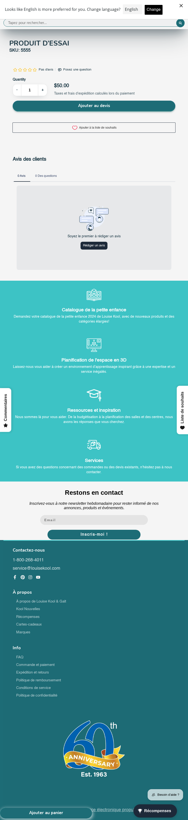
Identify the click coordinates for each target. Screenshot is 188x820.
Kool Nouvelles (28, 609)
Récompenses (28, 617)
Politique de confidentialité (36, 696)
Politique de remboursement (38, 680)
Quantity (19, 79)
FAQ (20, 657)
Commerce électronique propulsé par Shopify (118, 810)
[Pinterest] (23, 577)
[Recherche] (180, 23)
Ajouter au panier (46, 813)
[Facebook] (15, 577)
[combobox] (94, 23)
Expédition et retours (32, 673)
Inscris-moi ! (94, 535)
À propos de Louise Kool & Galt (41, 601)
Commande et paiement (35, 665)
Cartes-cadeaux (29, 625)
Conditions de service (33, 688)
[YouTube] (38, 577)
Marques (23, 632)
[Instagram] (30, 577)
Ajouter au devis (94, 106)
